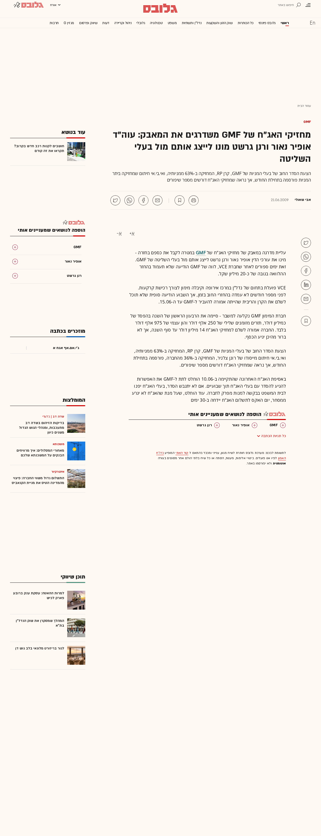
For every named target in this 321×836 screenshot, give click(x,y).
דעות (105, 23)
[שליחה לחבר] (157, 200)
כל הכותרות (246, 23)
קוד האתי (182, 453)
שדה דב (58, 416)
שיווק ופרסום (88, 23)
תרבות (54, 23)
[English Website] (312, 23)
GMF (307, 121)
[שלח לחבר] (306, 299)
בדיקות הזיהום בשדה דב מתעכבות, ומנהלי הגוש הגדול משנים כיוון (41, 428)
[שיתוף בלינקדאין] (306, 285)
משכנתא (58, 444)
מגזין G (69, 23)
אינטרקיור (57, 472)
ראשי (285, 23)
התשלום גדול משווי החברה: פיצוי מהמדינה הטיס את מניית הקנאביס (38, 480)
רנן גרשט (204, 425)
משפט (172, 23)
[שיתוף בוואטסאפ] (129, 200)
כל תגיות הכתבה (273, 436)
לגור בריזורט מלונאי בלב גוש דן (39, 648)
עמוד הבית (304, 106)
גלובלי (140, 23)
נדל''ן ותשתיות (192, 23)
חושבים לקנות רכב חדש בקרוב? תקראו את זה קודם (39, 148)
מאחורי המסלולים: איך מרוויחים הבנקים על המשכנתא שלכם (40, 453)
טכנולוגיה (156, 23)
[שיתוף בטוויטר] (115, 200)
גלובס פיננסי (267, 23)
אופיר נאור (241, 425)
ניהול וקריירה (122, 23)
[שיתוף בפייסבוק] (143, 200)
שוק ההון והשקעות (219, 23)
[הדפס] (194, 200)
